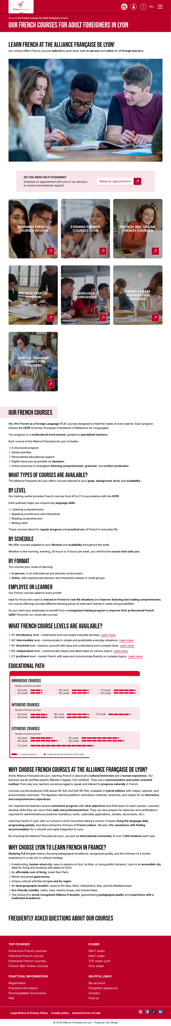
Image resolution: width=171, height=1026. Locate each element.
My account (97, 983)
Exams (94, 944)
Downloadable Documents (27, 993)
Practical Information (28, 976)
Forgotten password (103, 988)
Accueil (12, 18)
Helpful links (100, 976)
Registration (17, 983)
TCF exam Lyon (100, 961)
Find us (94, 998)
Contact (94, 993)
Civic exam (96, 966)
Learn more (108, 634)
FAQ (11, 998)
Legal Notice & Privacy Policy (29, 1013)
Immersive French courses (28, 951)
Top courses (19, 944)
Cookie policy (60, 1013)
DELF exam (97, 951)
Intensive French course (26, 956)
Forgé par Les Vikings (106, 1022)
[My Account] (133, 7)
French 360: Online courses (28, 966)
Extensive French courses (27, 961)
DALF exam (97, 956)
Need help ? (143, 7)
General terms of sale (86, 1013)
